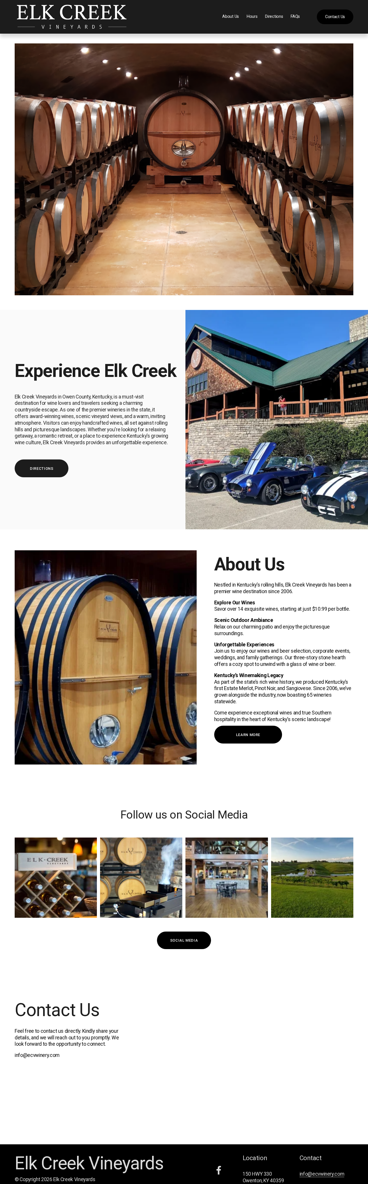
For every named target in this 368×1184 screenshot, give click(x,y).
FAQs (295, 16)
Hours (252, 16)
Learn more (248, 735)
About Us (230, 16)
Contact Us (335, 16)
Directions (274, 16)
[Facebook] (218, 1170)
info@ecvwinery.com (322, 1174)
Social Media (184, 940)
